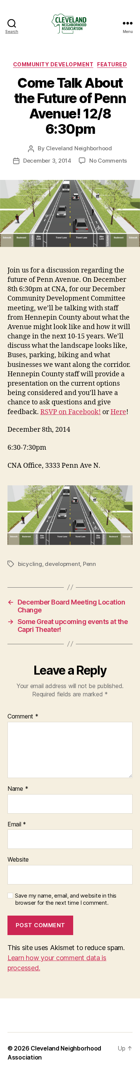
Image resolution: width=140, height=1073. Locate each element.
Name (17, 789)
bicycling (30, 563)
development (62, 563)
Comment (22, 716)
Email (16, 824)
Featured (112, 64)
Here (118, 412)
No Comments (108, 160)
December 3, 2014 (47, 160)
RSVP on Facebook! (70, 412)
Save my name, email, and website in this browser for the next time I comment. (65, 899)
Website (18, 859)
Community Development (53, 64)
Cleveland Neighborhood (79, 148)
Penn (89, 563)
